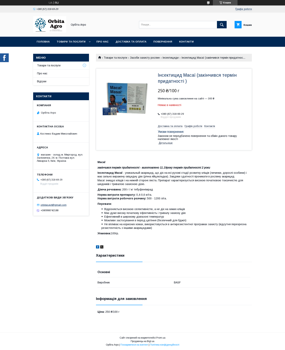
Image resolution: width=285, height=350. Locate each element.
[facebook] (97, 247)
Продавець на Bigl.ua (142, 341)
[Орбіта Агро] (49, 31)
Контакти (186, 41)
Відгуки (41, 81)
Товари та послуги (71, 41)
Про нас (102, 41)
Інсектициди (170, 57)
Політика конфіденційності (164, 344)
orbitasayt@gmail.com (53, 204)
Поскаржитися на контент (134, 344)
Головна (43, 41)
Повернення (162, 41)
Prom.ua (160, 337)
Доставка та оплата (131, 41)
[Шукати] (222, 24)
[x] (101, 247)
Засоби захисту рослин (145, 57)
